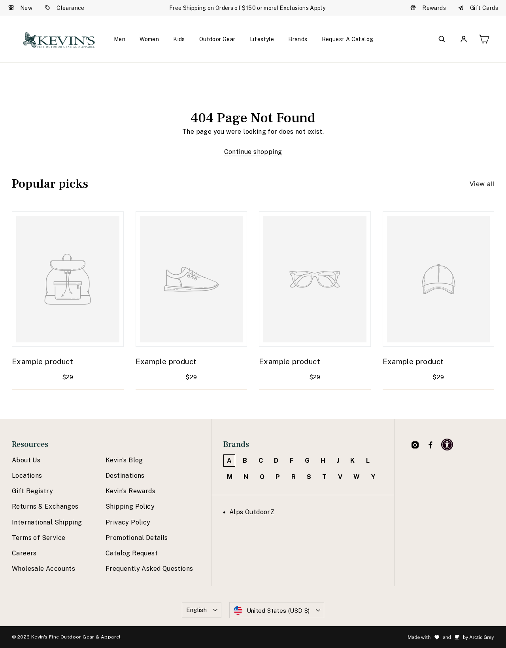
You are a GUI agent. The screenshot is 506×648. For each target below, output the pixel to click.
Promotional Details (137, 538)
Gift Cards (484, 8)
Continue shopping (253, 152)
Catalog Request (132, 553)
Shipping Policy (130, 506)
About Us (26, 460)
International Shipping (47, 522)
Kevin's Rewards (130, 491)
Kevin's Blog (124, 460)
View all (482, 184)
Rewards (434, 8)
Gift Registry (32, 491)
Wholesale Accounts (43, 568)
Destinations (125, 475)
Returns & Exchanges (45, 506)
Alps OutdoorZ (251, 512)
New (26, 8)
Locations (27, 475)
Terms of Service (38, 538)
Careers (24, 553)
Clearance (71, 8)
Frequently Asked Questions (149, 568)
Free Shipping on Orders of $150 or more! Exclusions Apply (247, 8)
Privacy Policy (128, 522)
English (196, 609)
